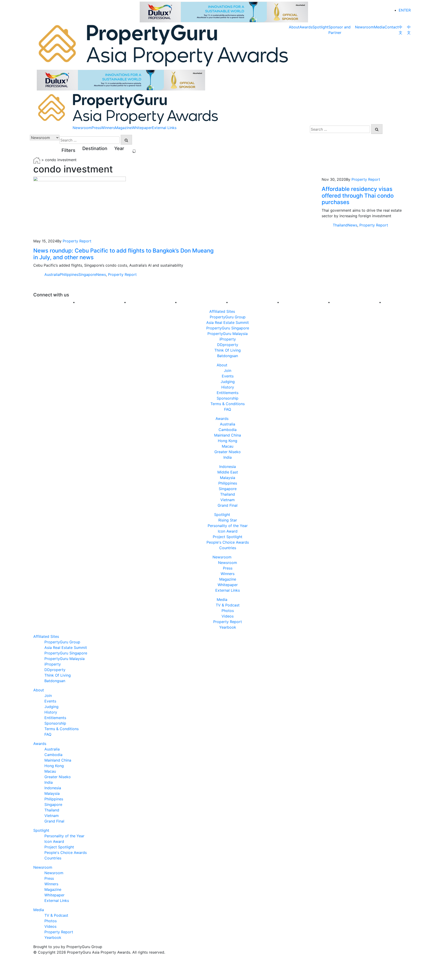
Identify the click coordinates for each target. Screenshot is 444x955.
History (227, 387)
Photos (228, 610)
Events (228, 376)
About (294, 27)
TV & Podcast (228, 605)
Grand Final (227, 505)
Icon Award (227, 531)
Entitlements (227, 392)
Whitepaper (142, 127)
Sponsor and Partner (339, 30)
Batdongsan (227, 355)
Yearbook (227, 627)
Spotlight (320, 27)
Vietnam (227, 499)
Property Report (77, 241)
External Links (164, 127)
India (227, 457)
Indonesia (227, 466)
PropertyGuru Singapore (227, 328)
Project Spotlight (227, 536)
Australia (52, 274)
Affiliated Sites (222, 311)
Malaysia (227, 477)
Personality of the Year (228, 525)
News (101, 274)
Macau (227, 446)
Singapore (87, 274)
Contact (392, 27)
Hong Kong (227, 440)
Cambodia (228, 429)
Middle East (227, 472)
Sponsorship (227, 398)
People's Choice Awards (228, 542)
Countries (227, 547)
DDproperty (227, 344)
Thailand (340, 225)
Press (96, 127)
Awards (305, 27)
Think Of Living (227, 350)
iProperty (227, 339)
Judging (228, 381)
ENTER (405, 10)
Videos (228, 616)
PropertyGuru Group (228, 317)
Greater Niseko (227, 451)
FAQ (227, 409)
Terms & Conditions (227, 403)
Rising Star (227, 520)
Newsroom (364, 27)
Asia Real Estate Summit (227, 322)
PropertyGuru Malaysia (227, 333)
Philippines (69, 274)
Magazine (123, 127)
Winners (108, 127)
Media (379, 27)
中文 (400, 30)
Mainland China (227, 435)
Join (227, 370)
